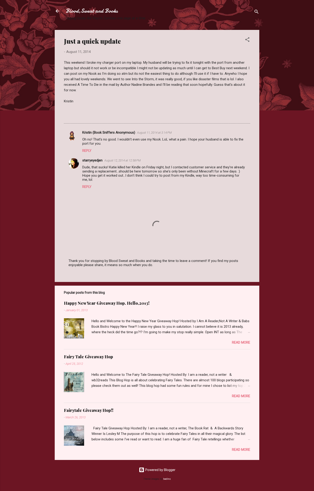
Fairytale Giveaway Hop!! (88, 410)
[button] (247, 40)
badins (167, 478)
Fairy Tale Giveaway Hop (88, 356)
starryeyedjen (92, 160)
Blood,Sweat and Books (92, 11)
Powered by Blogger (159, 470)
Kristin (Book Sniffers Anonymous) (108, 132)
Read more (241, 342)
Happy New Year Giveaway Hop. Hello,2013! (106, 303)
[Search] (256, 13)
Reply (86, 150)
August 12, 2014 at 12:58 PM (122, 160)
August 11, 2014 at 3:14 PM (154, 132)
